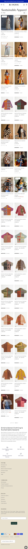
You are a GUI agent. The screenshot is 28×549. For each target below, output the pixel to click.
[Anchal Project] (14, 4)
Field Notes (4, 503)
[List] (26, 13)
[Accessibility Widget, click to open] (25, 547)
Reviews (3, 472)
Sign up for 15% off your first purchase (14, 1)
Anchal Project (7, 544)
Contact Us (4, 464)
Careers (3, 499)
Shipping (3, 466)
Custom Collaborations (7, 485)
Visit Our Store (4, 495)
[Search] (4, 4)
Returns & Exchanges (6, 468)
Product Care (4, 470)
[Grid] (24, 13)
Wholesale (3, 482)
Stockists (3, 501)
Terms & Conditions (5, 536)
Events (2, 497)
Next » (16, 422)
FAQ (2, 474)
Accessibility (17, 536)
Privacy (11, 536)
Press (2, 487)
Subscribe (14, 523)
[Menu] (1, 4)
